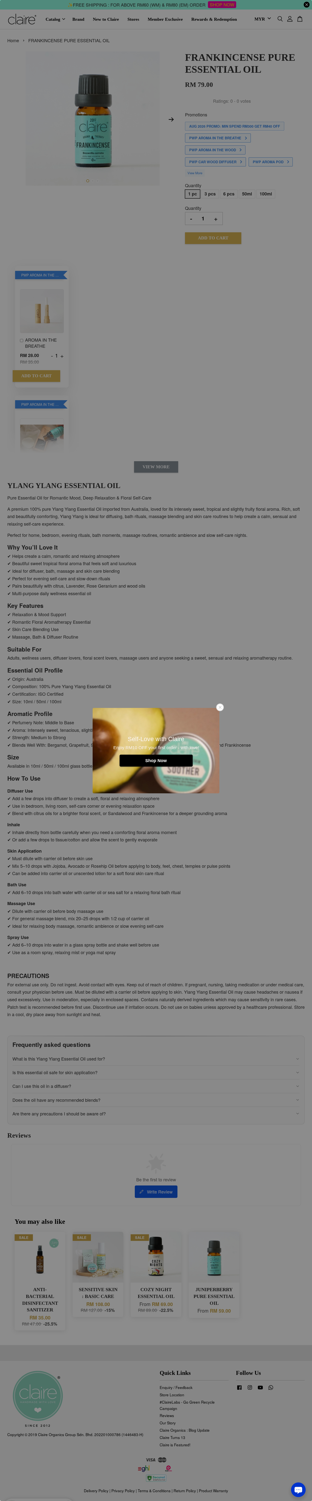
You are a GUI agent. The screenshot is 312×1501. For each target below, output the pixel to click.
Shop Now (156, 760)
